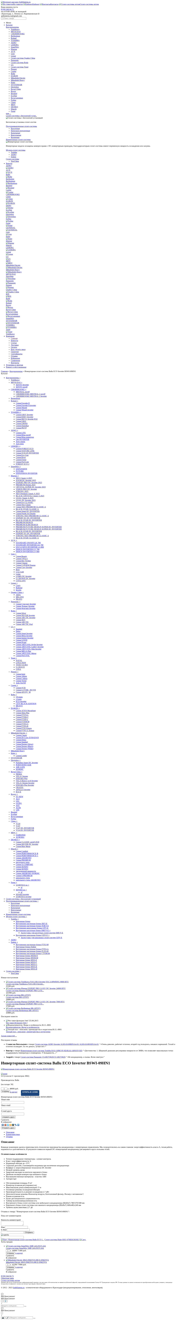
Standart (19, 629)
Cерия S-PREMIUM (24, 876)
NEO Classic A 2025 (24, 478)
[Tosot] (9, 332)
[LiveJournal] (15, 1124)
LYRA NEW (21, 663)
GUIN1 (19, 803)
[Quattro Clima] (12, 292)
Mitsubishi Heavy (18, 80)
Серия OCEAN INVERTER (27, 453)
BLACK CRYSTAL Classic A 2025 (30, 496)
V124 (18, 824)
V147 (18, 826)
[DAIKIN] (10, 203)
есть (22, 1196)
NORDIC (20, 769)
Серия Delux (21, 740)
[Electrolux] (11, 217)
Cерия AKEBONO (23, 858)
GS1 (17, 801)
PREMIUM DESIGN (24, 522)
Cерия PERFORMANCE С (27, 856)
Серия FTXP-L (22, 719)
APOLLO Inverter (23, 790)
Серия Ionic (20, 674)
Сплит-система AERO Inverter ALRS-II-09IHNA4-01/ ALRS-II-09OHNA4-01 (67, 1044)
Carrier (13, 71)
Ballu (13, 74)
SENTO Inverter (22, 385)
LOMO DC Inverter (24, 576)
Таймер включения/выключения (19, 1201)
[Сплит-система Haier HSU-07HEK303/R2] (82, 1240)
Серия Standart (22, 742)
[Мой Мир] (13, 1124)
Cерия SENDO (22, 867)
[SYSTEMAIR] (12, 323)
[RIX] (8, 296)
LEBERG (15, 45)
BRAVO (19, 706)
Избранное (15, 358)
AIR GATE (20, 767)
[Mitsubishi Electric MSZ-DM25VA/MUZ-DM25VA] (27, 1260)
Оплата (14, 347)
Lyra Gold (20, 572)
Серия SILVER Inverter (25, 615)
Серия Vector (21, 681)
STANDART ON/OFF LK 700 (28, 543)
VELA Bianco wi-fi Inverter (27, 781)
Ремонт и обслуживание (16, 367)
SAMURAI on (22, 885)
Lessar (13, 56)
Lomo (18, 574)
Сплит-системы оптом (10, 1280)
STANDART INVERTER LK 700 (29, 545)
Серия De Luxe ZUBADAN (27, 738)
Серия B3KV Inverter (24, 417)
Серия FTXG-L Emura (25, 731)
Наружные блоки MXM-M (27, 958)
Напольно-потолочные (20, 131)
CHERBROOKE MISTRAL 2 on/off (30, 394)
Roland (13, 38)
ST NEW (19, 797)
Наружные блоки (23, 921)
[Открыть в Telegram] (2, 1313)
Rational (19, 588)
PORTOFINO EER (23, 765)
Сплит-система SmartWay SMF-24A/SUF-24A (25, 1248)
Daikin (13, 157)
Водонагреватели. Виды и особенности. (23, 1027)
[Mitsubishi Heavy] (14, 272)
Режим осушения (13, 1196)
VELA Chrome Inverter (25, 783)
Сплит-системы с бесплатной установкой (23, 899)
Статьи (14, 343)
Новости (14, 341)
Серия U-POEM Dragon (25, 565)
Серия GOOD (21, 640)
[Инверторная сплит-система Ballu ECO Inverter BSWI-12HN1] (4, 1240)
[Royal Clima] (12, 312)
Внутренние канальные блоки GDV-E (32, 935)
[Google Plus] (5, 1124)
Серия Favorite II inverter (26, 405)
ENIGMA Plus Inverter (25, 785)
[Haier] (9, 239)
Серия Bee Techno (23, 561)
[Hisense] (10, 243)
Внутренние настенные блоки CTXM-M (33, 953)
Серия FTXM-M (22, 722)
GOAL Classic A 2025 (24, 498)
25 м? (30, 1183)
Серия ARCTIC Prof (24, 624)
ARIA (18, 595)
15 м (39, 1187)
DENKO (14, 107)
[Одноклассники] (10, 1124)
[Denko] (9, 208)
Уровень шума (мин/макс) (17, 1207)
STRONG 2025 (22, 491)
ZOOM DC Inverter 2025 (26, 480)
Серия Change (21, 563)
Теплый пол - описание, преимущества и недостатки (28, 1032)
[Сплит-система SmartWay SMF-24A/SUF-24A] (26, 1246)
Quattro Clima (11, 290)
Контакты (15, 363)
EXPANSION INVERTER (26, 473)
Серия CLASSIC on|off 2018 (27, 842)
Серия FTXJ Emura (24, 728)
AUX (13, 51)
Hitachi (13, 109)
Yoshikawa (15, 29)
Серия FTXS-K (22, 726)
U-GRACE (20, 667)
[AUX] (9, 172)
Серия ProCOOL (23, 656)
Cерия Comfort (22, 851)
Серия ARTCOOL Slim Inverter (28, 649)
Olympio (19, 697)
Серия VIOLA (22, 559)
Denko (8, 205)
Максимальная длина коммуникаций (21, 1187)
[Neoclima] (10, 279)
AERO (13, 43)
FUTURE (20, 471)
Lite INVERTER (22, 439)
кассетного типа (22, 862)
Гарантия (15, 352)
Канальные (15, 133)
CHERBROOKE (18, 34)
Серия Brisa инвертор (25, 437)
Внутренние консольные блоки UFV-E (32, 928)
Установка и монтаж (14, 365)
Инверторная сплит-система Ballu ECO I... (26, 1240)
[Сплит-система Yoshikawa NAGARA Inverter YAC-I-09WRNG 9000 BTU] (37, 982)
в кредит (13, 1092)
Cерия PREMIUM (23, 860)
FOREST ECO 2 (22, 464)
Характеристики (13, 1134)
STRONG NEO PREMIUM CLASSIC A (32, 516)
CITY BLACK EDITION (26, 704)
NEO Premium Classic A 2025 (28, 494)
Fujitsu (13, 100)
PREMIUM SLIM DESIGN (27, 525)
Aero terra (20, 444)
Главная (14, 338)
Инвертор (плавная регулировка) (20, 1185)
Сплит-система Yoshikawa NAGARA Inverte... (25, 984)
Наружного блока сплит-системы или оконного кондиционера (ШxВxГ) (36, 1205)
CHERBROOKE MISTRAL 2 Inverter (31, 396)
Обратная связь (7, 1278)
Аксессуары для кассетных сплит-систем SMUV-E (42, 933)
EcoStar (14, 96)
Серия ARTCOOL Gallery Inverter (30, 647)
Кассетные (15, 128)
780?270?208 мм (77, 1203)
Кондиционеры (12, 27)
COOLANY (21, 581)
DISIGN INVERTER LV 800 (27, 552)
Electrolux (15, 87)
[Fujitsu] (9, 221)
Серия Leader (21, 756)
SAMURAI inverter (23, 897)
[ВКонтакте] (2, 1124)
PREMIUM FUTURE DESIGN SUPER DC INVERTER (39, 527)
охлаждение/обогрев (31, 1190)
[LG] (8, 259)
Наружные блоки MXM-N (27, 956)
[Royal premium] (13, 316)
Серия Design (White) (24, 749)
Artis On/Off (21, 683)
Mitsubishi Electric (18, 78)
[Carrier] (9, 192)
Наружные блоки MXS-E (26, 960)
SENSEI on (21, 890)
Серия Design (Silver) (24, 744)
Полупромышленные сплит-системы (21, 126)
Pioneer (14, 69)
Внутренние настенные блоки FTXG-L (32, 949)
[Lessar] (9, 254)
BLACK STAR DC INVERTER (29, 520)
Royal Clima (16, 89)
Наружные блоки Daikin (26, 947)
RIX (7, 294)
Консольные (16, 135)
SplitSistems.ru (19, 1288)
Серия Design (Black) (24, 746)
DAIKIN (14, 76)
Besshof (14, 94)
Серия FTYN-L (22, 715)
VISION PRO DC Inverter (26, 489)
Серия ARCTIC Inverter (25, 618)
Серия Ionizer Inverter (24, 638)
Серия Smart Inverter (24, 633)
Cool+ (18, 585)
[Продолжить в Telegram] (2, 1301)
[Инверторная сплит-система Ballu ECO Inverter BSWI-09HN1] (90, 1069)
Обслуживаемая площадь (16, 1183)
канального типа (23, 878)
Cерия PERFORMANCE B (27, 853)
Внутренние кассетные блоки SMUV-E (33, 930)
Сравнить (5, 1120)
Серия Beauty (21, 556)
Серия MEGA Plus (23, 651)
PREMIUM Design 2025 (25, 485)
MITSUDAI (16, 32)
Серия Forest (21, 460)
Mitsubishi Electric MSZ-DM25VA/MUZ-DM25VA (26, 1262)
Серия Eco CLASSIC (24, 502)
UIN (17, 810)
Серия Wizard (21, 408)
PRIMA (19, 774)
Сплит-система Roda (19, 63)
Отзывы (14, 356)
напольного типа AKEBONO (28, 880)
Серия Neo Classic (23, 505)
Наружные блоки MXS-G (26, 964)
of (21, 887)
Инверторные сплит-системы (18, 140)
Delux (18, 631)
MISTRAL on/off (23, 392)
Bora (18, 570)
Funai (13, 111)
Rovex (13, 91)
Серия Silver (21, 613)
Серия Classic (21, 735)
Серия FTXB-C (22, 717)
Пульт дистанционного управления (21, 1198)
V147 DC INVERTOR (25, 828)
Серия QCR (21, 688)
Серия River (21, 457)
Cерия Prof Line (22, 462)
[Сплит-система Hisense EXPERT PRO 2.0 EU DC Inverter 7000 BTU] (35, 1002)
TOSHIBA (15, 40)
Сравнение (15, 360)
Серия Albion (21, 676)
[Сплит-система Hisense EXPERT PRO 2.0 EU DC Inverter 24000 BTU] (36, 988)
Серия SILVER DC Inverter (27, 844)
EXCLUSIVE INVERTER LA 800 (30, 547)
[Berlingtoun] (11, 183)
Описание (10, 1132)
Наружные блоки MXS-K (26, 967)
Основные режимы (14, 1190)
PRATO (19, 599)
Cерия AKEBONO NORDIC (28, 873)
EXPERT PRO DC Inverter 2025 (29, 482)
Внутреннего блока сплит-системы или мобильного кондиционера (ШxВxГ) (38, 1203)
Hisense (14, 49)
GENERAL (10, 228)
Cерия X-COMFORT (24, 864)
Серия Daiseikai (22, 426)
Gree (13, 54)
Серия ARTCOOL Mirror (26, 653)
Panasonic (15, 60)
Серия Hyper (21, 642)
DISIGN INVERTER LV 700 (27, 549)
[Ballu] (9, 177)
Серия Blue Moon (23, 846)
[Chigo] (9, 199)
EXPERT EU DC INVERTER (28, 518)
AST (18, 805)
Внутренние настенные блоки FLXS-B (32, 951)
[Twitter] (8, 1124)
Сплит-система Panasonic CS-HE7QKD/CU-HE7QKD (43, 1057)
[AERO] (9, 168)
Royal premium (17, 98)
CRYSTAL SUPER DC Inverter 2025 (31, 487)
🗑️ (5, 1301)
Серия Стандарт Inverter (26, 604)
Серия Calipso (21, 678)
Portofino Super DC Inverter (27, 763)
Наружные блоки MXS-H (26, 969)
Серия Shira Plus (22, 713)
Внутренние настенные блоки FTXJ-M (32, 945)
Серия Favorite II (23, 403)
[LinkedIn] (18, 1124)
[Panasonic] (11, 283)
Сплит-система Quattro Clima (23, 58)
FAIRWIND (20, 835)
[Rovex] (9, 307)
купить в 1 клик (30, 1092)
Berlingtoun (15, 36)
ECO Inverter (21, 701)
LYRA (18, 669)
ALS (18, 799)
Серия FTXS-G (22, 724)
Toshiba (14, 152)
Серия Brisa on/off (23, 435)
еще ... (8, 113)
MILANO (20, 597)
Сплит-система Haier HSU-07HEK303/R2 (61, 1240)
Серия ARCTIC (22, 622)
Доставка (15, 345)
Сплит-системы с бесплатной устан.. (21, 116)
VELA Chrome (22, 776)
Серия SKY (20, 620)
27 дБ (30, 1207)
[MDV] (9, 263)
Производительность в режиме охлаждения (24, 1192)
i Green (19, 699)
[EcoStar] (10, 212)
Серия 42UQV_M (23, 692)
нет (35, 1185)
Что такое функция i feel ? (16, 1023)
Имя (3, 1227)
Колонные (15, 137)
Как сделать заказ (18, 349)
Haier (13, 82)
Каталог (9, 25)
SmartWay (15, 47)
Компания (10, 336)
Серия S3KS (21, 421)
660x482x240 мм (74, 1205)
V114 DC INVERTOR (25, 830)
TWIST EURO (22, 665)
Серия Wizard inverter (24, 410)
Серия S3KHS (22, 423)
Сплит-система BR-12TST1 (17, 997)
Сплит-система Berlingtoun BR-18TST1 (22, 1010)
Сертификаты (16, 354)
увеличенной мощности (26, 871)
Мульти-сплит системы (15, 150)
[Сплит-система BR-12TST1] (18, 995)
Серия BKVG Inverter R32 (27, 419)
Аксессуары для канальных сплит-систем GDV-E (41, 938)
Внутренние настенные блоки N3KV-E (32, 926)
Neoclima (9, 276)
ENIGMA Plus (21, 778)
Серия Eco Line (22, 455)
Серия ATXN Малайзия (26, 711)
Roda (8, 298)
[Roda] (9, 301)
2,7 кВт (46, 1192)
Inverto (18, 590)
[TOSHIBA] (11, 327)
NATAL (19, 660)
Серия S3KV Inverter (24, 415)
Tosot (8, 329)
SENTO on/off (21, 387)
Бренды (9, 163)
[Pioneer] (10, 287)
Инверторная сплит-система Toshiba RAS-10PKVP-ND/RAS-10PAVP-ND (51, 1051)
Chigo (13, 102)
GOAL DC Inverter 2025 (26, 500)
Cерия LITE (21, 433)
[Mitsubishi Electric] (14, 267)
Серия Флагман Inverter (25, 608)
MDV (13, 105)
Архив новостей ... (9, 1036)
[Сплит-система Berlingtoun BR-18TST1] (23, 1008)
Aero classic (20, 442)
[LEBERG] (11, 250)
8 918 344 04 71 (7, 9)
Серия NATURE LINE (25, 451)
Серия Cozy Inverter (24, 567)
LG (12, 65)
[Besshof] (10, 188)
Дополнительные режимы (17, 1194)
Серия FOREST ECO (24, 449)
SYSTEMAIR (16, 85)
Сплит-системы (12, 159)
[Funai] (9, 225)
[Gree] (9, 234)
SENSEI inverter (22, 894)
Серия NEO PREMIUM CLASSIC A (31, 507)
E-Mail (3, 1230)
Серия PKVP (21, 428)
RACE (18, 792)
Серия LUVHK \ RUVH (26, 690)
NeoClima (15, 161)
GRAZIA (19, 787)
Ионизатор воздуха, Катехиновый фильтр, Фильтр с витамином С (56, 1194)
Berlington (10, 179)
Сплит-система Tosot (19, 67)
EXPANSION (21, 469)
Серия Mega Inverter (24, 636)
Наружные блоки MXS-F (26, 962)
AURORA (20, 837)
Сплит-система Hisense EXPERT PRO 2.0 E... (25, 991)
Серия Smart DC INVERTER (28, 511)
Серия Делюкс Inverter (25, 606)
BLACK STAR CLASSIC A (27, 509)
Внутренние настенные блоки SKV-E (31, 924)
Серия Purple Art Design (25, 513)
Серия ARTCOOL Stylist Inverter (29, 645)
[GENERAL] (11, 230)
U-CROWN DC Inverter (25, 578)
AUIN (18, 808)
